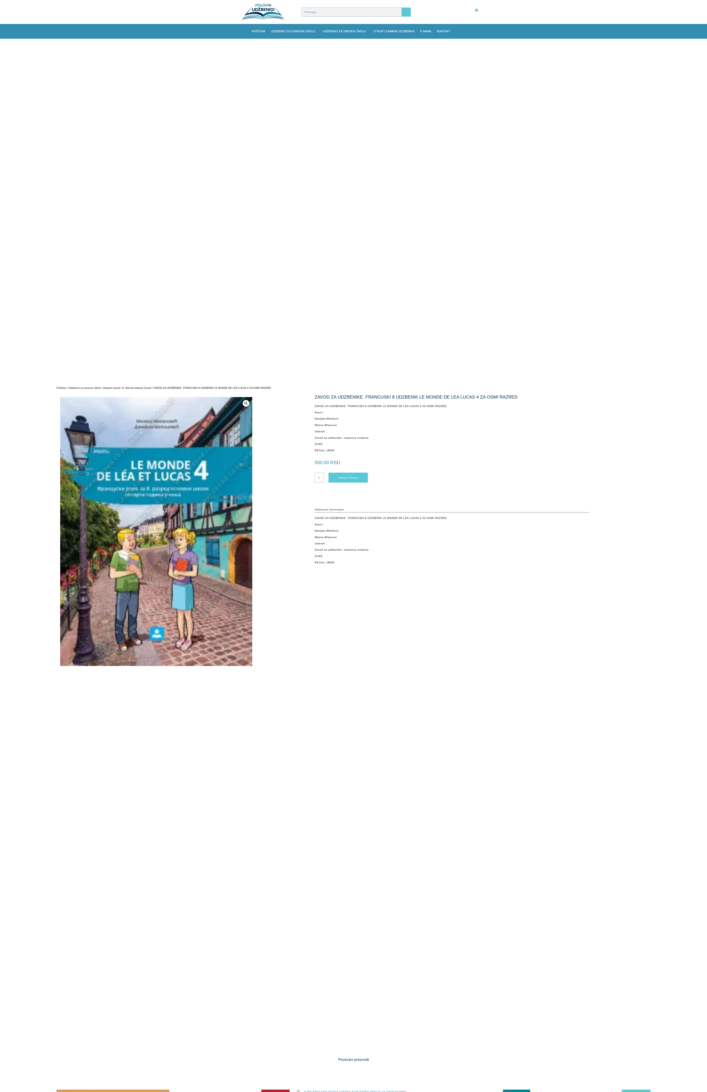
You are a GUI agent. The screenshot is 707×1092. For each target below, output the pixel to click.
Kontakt (443, 31)
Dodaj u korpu (348, 477)
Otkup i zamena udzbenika (394, 31)
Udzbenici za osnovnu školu (293, 31)
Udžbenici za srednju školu (344, 31)
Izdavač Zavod (111, 387)
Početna (258, 31)
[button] (246, 403)
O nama (425, 31)
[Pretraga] (406, 12)
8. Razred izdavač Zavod (136, 387)
